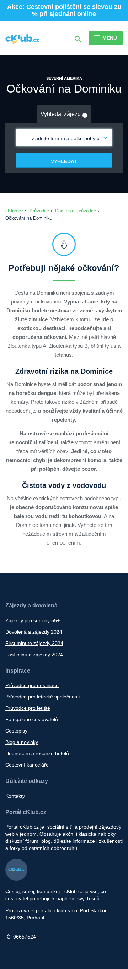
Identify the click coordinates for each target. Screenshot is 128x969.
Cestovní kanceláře (27, 765)
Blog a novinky (21, 742)
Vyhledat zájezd (61, 114)
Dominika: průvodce (75, 210)
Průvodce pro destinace (32, 685)
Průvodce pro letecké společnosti (42, 697)
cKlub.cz (14, 210)
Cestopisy (16, 731)
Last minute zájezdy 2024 (34, 654)
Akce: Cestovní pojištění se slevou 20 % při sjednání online (64, 10)
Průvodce (39, 210)
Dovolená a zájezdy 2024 (33, 632)
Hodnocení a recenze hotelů (37, 753)
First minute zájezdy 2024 (34, 643)
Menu (109, 38)
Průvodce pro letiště (27, 708)
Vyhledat (64, 161)
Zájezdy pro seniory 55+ (32, 620)
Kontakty (15, 796)
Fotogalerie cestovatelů (31, 719)
